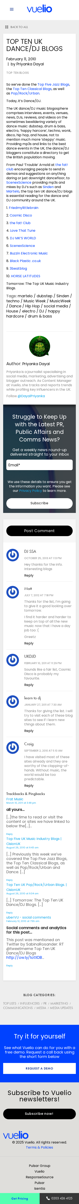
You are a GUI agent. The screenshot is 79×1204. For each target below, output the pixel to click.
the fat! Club (20, 223)
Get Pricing (19, 1198)
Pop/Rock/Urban (25, 93)
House (12, 311)
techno (13, 301)
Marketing (59, 1003)
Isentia (39, 1188)
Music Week (35, 301)
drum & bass (40, 316)
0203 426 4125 (61, 1198)
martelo (25, 296)
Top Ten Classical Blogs (32, 88)
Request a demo (39, 1068)
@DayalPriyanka (31, 396)
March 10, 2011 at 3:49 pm (21, 802)
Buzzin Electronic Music (29, 253)
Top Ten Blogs (17, 73)
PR (45, 1003)
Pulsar (40, 1182)
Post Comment (39, 530)
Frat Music (14, 799)
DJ (41, 311)
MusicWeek (60, 301)
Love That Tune (22, 230)
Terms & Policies (39, 1147)
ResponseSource (40, 1177)
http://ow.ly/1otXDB (24, 957)
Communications (18, 1008)
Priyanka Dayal (30, 64)
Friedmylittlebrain (23, 207)
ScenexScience (18, 182)
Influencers (30, 1003)
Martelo (12, 191)
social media (56, 306)
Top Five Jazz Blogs (53, 84)
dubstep (44, 296)
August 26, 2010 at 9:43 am (22, 847)
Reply (28, 575)
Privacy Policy (30, 490)
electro (28, 311)
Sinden (48, 186)
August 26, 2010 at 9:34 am (22, 893)
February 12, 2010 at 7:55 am (22, 921)
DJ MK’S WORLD (23, 238)
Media (41, 1008)
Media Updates (61, 1008)
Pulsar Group (39, 1165)
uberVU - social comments (28, 917)
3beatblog (18, 268)
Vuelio (39, 1171)
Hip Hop (32, 306)
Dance (15, 306)
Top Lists (9, 1003)
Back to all (19, 27)
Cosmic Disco (21, 215)
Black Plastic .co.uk (25, 260)
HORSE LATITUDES (25, 276)
